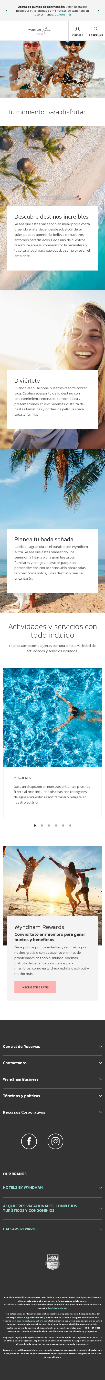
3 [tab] (49, 825)
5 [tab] (63, 825)
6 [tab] (70, 825)
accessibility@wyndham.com (32, 1320)
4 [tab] (56, 825)
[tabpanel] (52, 208)
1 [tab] (35, 825)
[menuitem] (5, 31)
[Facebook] (29, 1142)
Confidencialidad (57, 1308)
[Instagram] (55, 1142)
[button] (6, 10)
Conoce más (63, 14)
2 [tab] (42, 825)
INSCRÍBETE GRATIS (35, 987)
